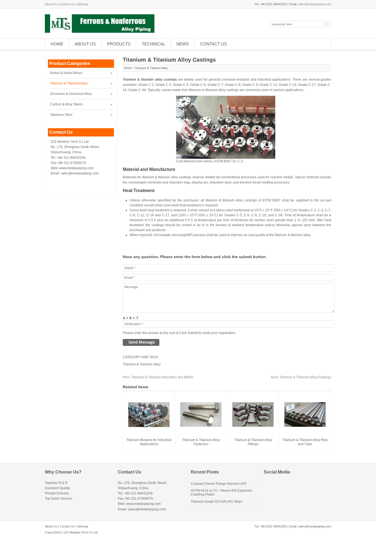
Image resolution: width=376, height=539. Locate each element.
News (182, 44)
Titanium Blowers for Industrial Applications (148, 442)
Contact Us (67, 4)
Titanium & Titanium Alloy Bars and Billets (158, 377)
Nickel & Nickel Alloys (66, 73)
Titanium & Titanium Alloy (151, 68)
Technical (153, 44)
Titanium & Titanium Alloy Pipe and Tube (305, 442)
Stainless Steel (61, 115)
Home (57, 44)
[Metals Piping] (99, 32)
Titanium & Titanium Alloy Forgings (301, 377)
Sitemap (82, 4)
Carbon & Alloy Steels (66, 104)
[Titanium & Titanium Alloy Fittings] (253, 426)
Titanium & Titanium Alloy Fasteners (201, 442)
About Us (51, 4)
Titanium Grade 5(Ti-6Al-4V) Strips (216, 502)
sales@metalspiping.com (314, 4)
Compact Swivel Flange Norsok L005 (218, 484)
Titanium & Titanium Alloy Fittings (253, 442)
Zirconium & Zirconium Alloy (71, 94)
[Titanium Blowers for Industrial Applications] (149, 426)
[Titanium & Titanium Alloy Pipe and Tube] (305, 426)
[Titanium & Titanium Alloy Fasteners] (201, 426)
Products (118, 44)
